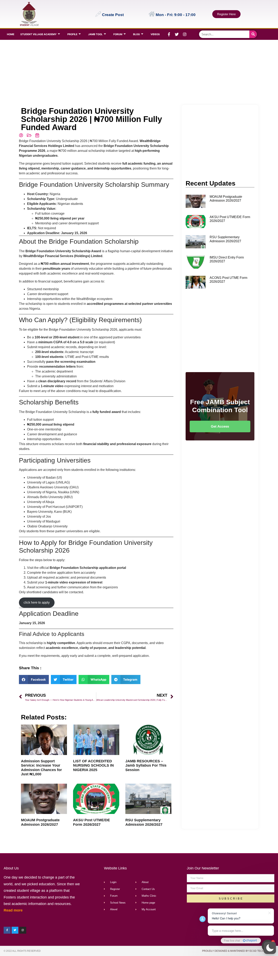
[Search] (253, 34)
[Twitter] (177, 34)
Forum (117, 34)
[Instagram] (185, 34)
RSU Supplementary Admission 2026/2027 (143, 822)
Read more (13, 910)
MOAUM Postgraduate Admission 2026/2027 (40, 822)
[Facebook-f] (169, 34)
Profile (72, 34)
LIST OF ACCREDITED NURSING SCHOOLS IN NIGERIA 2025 (93, 765)
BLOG (136, 34)
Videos (155, 34)
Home (10, 34)
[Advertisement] (138, 72)
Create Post (113, 15)
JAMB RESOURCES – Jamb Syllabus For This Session (145, 765)
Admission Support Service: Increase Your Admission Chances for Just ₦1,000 (41, 767)
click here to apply (37, 602)
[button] (270, 948)
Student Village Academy (38, 34)
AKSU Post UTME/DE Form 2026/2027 (91, 822)
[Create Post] (98, 14)
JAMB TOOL (95, 34)
